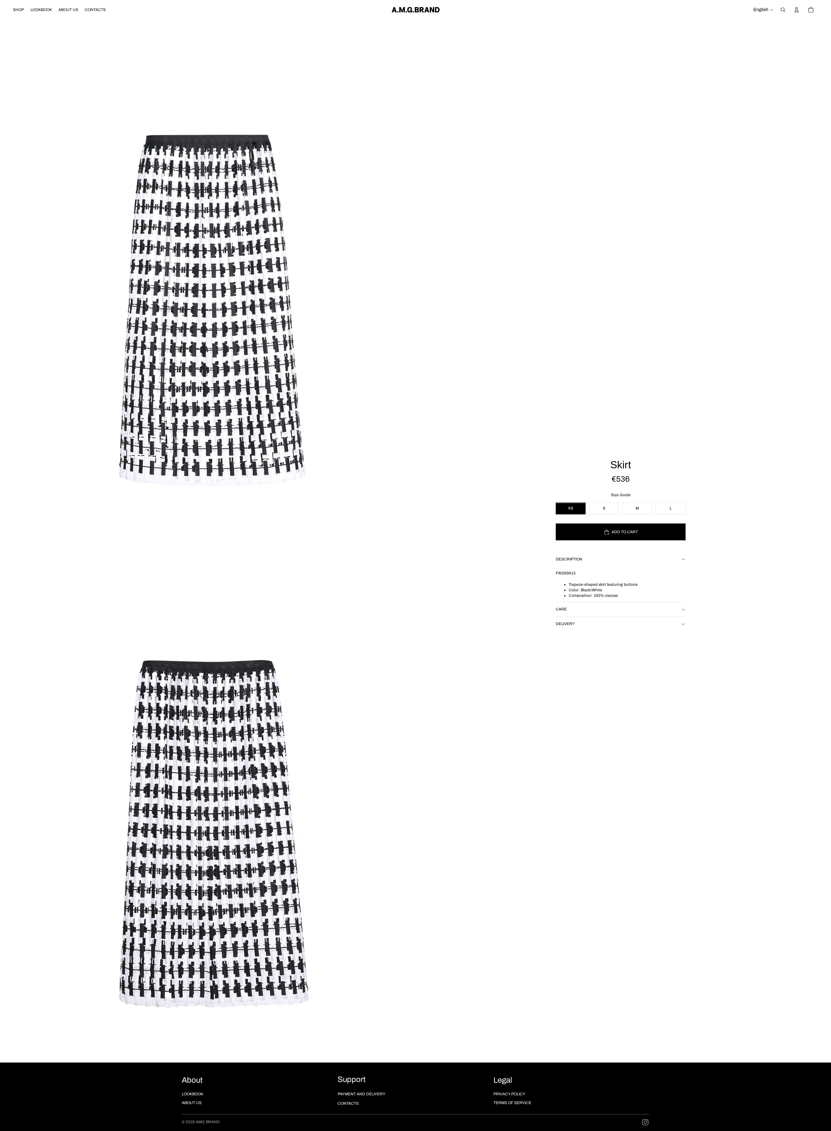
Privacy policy (509, 1094)
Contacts (348, 1103)
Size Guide (621, 495)
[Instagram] (645, 1122)
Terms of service (512, 1102)
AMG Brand (208, 1122)
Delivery (565, 623)
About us (192, 1102)
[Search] (783, 10)
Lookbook (192, 1094)
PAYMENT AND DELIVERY (361, 1094)
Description (569, 559)
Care (561, 609)
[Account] (796, 10)
